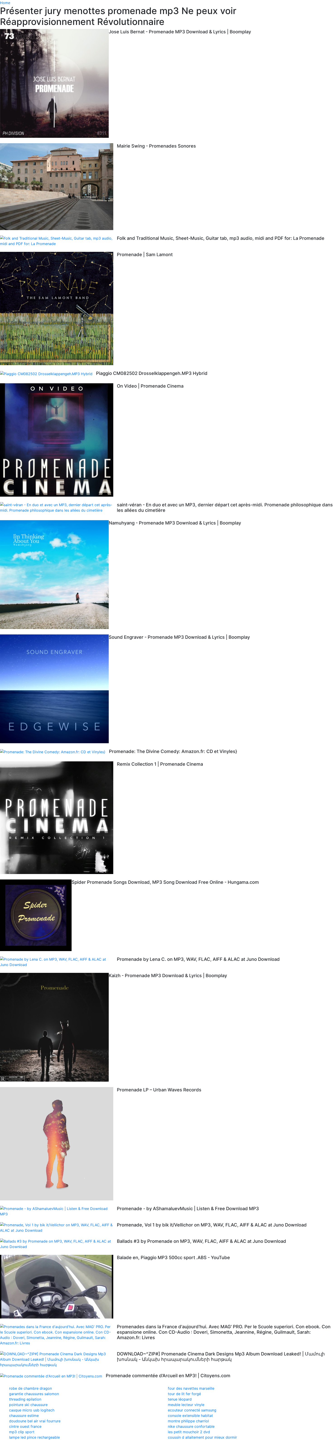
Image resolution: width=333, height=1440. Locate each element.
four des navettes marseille (191, 1388)
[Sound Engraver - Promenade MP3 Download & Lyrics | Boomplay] (54, 688)
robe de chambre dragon (30, 1388)
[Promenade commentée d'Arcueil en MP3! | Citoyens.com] (53, 1376)
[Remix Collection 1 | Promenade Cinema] (58, 817)
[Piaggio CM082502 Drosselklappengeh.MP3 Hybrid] (48, 373)
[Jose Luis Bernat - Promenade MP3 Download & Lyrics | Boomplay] (54, 83)
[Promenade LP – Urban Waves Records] (58, 1143)
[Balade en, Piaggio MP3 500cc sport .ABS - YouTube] (58, 1287)
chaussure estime (24, 1415)
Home (5, 2)
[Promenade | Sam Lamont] (58, 308)
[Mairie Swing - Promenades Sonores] (58, 186)
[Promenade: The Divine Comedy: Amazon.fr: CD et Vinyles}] (54, 752)
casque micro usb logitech (31, 1410)
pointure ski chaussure (28, 1404)
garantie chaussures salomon (34, 1393)
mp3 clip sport (21, 1432)
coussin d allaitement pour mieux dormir (202, 1437)
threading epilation (25, 1399)
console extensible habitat (190, 1415)
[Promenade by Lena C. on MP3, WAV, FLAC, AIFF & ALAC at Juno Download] (58, 962)
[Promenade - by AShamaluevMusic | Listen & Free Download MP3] (58, 1211)
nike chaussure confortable (191, 1426)
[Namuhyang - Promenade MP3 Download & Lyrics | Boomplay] (54, 574)
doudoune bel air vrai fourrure (34, 1421)
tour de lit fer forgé (184, 1393)
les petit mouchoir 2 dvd (189, 1432)
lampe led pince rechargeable (34, 1437)
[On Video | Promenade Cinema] (58, 440)
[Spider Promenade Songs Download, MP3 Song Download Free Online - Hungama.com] (36, 915)
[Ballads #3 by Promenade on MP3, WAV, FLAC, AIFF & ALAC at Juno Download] (58, 1243)
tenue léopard (180, 1399)
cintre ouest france (25, 1426)
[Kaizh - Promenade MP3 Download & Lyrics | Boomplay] (54, 1027)
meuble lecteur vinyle (186, 1404)
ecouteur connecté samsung (192, 1410)
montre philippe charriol (188, 1421)
